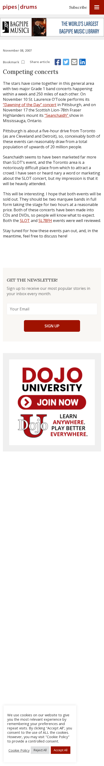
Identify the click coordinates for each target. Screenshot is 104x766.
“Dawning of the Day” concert (29, 104)
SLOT (25, 220)
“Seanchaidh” (57, 115)
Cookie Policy (19, 750)
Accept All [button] (60, 750)
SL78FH (45, 220)
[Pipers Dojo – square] (52, 402)
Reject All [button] (40, 750)
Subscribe (78, 7)
